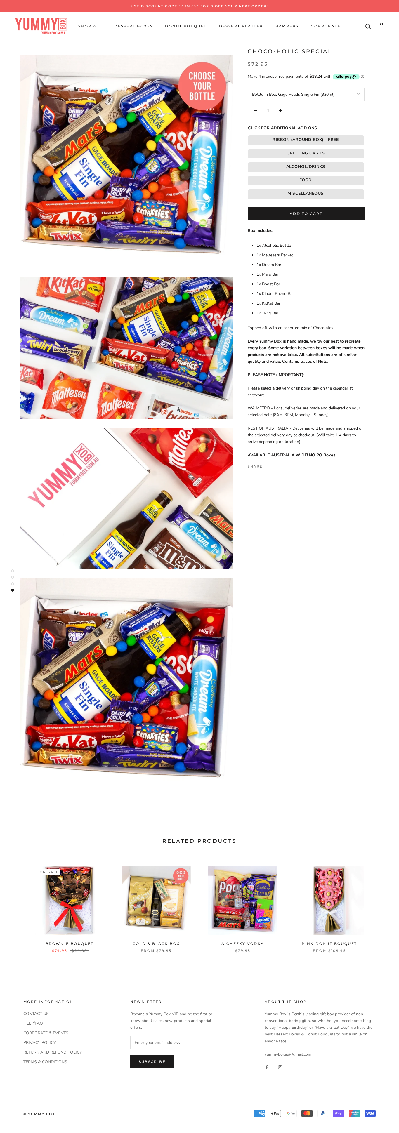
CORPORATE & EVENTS (45, 1033)
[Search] (368, 26)
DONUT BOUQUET (186, 26)
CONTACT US (36, 1013)
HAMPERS (287, 26)
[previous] (18, 903)
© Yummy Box (39, 1114)
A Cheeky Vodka (242, 943)
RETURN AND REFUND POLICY (52, 1052)
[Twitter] (275, 465)
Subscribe (152, 1061)
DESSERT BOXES (133, 26)
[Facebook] (268, 465)
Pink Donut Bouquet (329, 943)
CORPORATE (326, 26)
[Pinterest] (283, 465)
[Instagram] (280, 1067)
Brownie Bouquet (70, 943)
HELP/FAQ (33, 1023)
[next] (380, 903)
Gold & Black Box (156, 943)
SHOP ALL (90, 26)
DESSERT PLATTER (241, 26)
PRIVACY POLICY (39, 1042)
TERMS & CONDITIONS (45, 1062)
